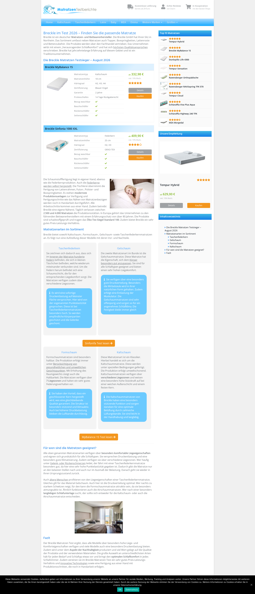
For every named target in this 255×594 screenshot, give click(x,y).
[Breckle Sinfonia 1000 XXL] (57, 145)
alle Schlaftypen (90, 456)
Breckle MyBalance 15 (59, 67)
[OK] (251, 584)
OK (120, 589)
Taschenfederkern (85, 22)
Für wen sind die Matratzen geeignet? (185, 249)
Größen (171, 22)
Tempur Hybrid (169, 185)
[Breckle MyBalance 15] (57, 84)
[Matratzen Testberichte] (70, 9)
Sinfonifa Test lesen (97, 343)
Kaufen (140, 96)
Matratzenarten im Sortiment (181, 233)
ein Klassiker (133, 357)
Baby (113, 22)
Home (49, 22)
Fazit (168, 252)
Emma (134, 22)
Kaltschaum (64, 22)
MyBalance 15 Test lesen (97, 437)
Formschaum (176, 243)
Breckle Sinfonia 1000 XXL (61, 128)
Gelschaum (175, 240)
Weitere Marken (151, 22)
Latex (103, 22)
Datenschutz (132, 589)
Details (140, 90)
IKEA (123, 22)
